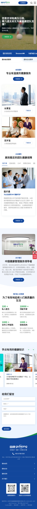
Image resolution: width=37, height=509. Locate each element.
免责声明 (23, 505)
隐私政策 (16, 505)
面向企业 (4, 468)
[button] (29, 350)
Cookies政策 (8, 505)
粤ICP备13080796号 (23, 503)
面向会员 (4, 463)
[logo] (5, 2)
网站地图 (30, 505)
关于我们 (4, 479)
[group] (18, 192)
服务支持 (4, 473)
